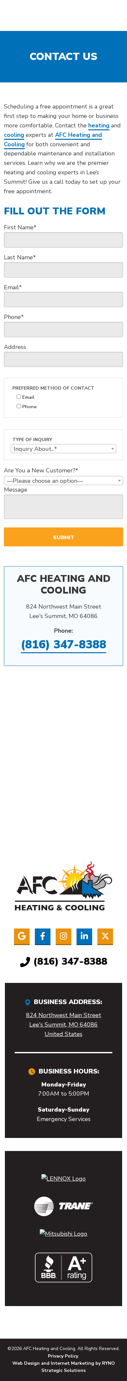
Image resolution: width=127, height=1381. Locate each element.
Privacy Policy (63, 1356)
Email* (13, 287)
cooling (14, 135)
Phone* (14, 317)
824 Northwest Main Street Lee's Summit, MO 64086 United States (63, 1024)
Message (15, 490)
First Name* (20, 227)
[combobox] (63, 448)
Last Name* (20, 257)
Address (15, 347)
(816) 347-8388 (63, 644)
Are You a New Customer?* (41, 470)
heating (98, 125)
